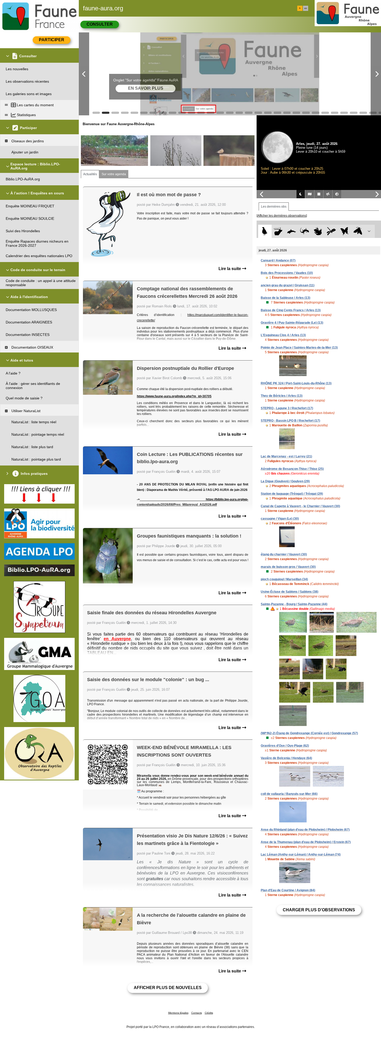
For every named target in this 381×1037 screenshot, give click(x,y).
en (305, 8)
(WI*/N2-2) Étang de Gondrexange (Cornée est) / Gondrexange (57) (309, 733)
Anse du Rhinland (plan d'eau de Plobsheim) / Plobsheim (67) (305, 829)
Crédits (209, 1012)
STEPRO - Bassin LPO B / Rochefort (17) (290, 420)
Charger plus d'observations (319, 910)
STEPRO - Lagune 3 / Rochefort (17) (287, 408)
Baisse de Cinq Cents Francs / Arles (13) (291, 310)
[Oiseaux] (264, 231)
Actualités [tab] (90, 174)
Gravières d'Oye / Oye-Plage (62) (285, 745)
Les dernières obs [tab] (273, 206)
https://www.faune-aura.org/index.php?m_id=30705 (174, 396)
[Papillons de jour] (344, 231)
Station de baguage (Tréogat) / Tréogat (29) (292, 494)
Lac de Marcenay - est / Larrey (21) (286, 456)
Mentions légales (178, 1012)
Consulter (100, 24)
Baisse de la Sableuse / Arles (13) (285, 298)
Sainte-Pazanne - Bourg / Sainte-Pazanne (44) (294, 604)
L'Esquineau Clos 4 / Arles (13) (283, 335)
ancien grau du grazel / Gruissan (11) (287, 285)
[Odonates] (331, 231)
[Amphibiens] (317, 231)
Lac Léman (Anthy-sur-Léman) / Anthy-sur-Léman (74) (301, 854)
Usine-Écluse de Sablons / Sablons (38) (289, 592)
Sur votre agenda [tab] (114, 174)
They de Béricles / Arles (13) (281, 396)
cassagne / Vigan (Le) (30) (280, 518)
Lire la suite (230, 268)
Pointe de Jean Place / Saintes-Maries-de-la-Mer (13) (299, 347)
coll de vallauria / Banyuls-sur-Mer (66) (289, 794)
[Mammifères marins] (291, 231)
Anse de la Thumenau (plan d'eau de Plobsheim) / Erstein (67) (306, 842)
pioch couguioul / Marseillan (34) (284, 579)
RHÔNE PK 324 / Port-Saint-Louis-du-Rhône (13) (296, 383)
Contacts (196, 1012)
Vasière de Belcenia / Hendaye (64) (286, 758)
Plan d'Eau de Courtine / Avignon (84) (288, 890)
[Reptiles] (304, 231)
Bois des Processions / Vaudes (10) (287, 273)
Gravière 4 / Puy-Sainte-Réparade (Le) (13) (292, 322)
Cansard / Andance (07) (278, 260)
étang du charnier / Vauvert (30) (284, 554)
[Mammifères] (278, 231)
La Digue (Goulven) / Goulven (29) (285, 481)
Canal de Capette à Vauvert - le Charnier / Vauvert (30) (300, 506)
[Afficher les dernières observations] (282, 215)
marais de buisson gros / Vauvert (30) (288, 567)
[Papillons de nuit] (357, 231)
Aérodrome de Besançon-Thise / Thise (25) (292, 469)
